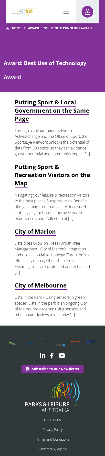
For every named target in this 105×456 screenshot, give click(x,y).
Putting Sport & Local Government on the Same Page (52, 110)
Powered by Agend (52, 449)
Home (16, 28)
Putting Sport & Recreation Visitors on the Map (52, 175)
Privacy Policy (53, 429)
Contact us (52, 419)
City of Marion (35, 231)
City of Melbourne (41, 285)
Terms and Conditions (52, 439)
